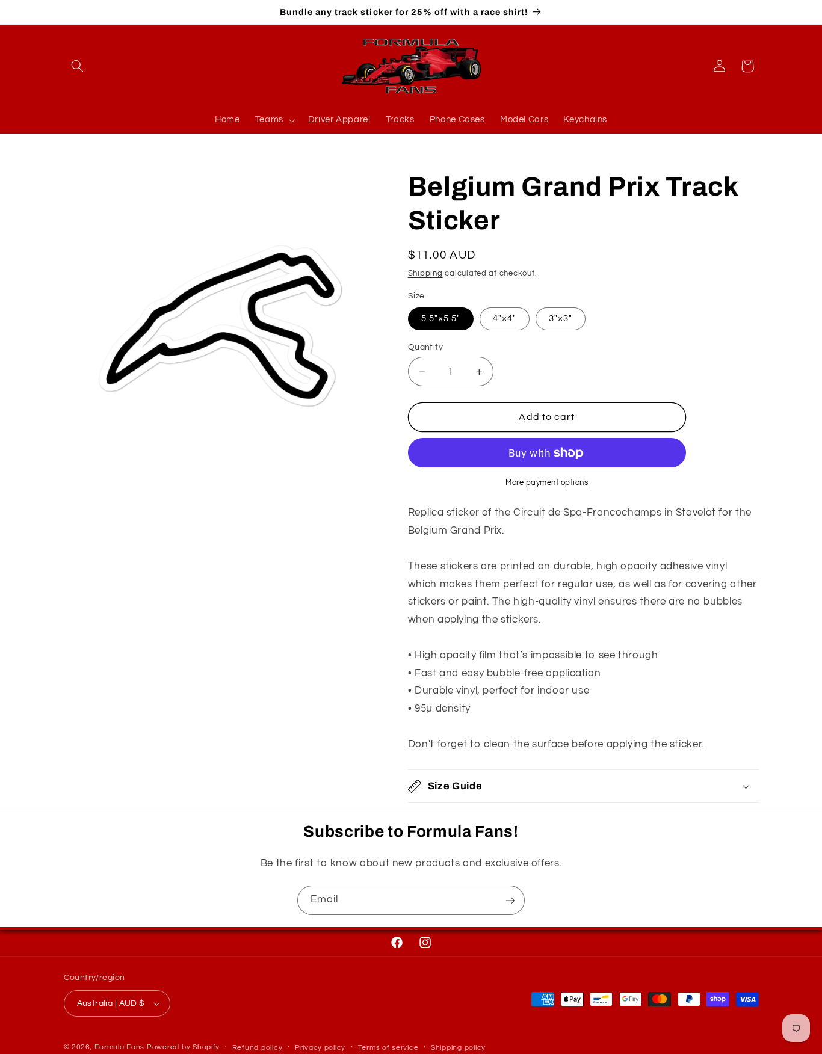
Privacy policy (320, 1047)
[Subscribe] (510, 900)
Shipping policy (458, 1047)
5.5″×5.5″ (440, 318)
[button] (77, 66)
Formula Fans (119, 1047)
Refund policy (257, 1047)
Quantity (425, 347)
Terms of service (388, 1047)
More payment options (547, 483)
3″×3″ (560, 318)
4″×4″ (504, 318)
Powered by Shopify (183, 1047)
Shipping (425, 273)
